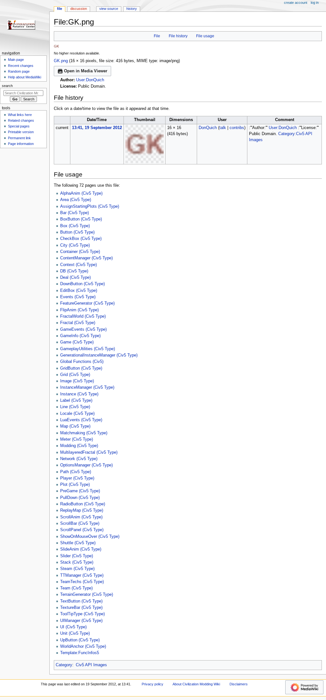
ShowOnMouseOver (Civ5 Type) (89, 536)
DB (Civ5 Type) (74, 271)
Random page (19, 71)
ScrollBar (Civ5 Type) (79, 523)
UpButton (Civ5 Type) (80, 640)
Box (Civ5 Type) (75, 226)
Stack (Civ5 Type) (76, 562)
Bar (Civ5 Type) (74, 213)
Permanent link (19, 138)
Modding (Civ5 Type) (79, 446)
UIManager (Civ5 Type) (81, 620)
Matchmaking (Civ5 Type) (83, 433)
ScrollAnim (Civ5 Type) (81, 517)
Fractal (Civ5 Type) (77, 323)
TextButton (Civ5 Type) (81, 601)
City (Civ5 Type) (75, 245)
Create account (295, 2)
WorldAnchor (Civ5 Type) (83, 646)
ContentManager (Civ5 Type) (86, 258)
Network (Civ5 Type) (78, 459)
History (131, 9)
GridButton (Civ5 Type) (81, 368)
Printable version (21, 132)
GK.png (61, 61)
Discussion (78, 9)
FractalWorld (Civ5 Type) (83, 316)
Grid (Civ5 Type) (75, 374)
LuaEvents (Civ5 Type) (81, 420)
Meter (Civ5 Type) (76, 439)
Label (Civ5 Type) (76, 400)
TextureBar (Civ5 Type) (81, 607)
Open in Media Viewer (85, 71)
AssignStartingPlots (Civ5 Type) (89, 206)
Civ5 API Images (91, 665)
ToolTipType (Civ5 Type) (82, 614)
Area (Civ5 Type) (75, 200)
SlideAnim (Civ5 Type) (80, 549)
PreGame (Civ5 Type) (80, 491)
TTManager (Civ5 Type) (81, 575)
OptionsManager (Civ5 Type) (86, 465)
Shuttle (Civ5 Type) (78, 543)
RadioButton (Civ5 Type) (82, 504)
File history (178, 36)
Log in (315, 2)
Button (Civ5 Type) (77, 232)
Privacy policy (152, 684)
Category (64, 665)
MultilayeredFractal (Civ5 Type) (88, 452)
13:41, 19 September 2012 (97, 128)
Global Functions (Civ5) (81, 361)
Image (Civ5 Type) (77, 381)
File (157, 36)
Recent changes (20, 66)
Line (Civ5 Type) (75, 407)
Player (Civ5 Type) (77, 478)
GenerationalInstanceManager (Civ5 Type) (99, 355)
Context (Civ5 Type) (78, 265)
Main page (16, 59)
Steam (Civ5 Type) (77, 568)
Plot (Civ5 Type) (75, 484)
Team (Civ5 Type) (76, 588)
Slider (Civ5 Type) (76, 556)
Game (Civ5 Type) (77, 342)
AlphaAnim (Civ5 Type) (81, 193)
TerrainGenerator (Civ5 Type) (86, 594)
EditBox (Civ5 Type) (78, 290)
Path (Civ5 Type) (75, 472)
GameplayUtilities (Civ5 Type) (87, 349)
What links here (20, 115)
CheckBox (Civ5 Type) (81, 238)
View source (108, 9)
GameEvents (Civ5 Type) (83, 329)
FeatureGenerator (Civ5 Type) (87, 303)
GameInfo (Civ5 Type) (80, 336)
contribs (237, 128)
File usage (205, 36)
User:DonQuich (90, 80)
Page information (21, 144)
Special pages (19, 126)
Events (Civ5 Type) (78, 297)
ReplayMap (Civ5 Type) (81, 510)
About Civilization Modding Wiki (196, 684)
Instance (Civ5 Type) (79, 394)
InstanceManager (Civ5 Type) (87, 387)
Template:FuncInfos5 (79, 653)
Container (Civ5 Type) (80, 251)
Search (7, 86)
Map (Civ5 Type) (75, 426)
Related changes (21, 120)
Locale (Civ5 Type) (77, 413)
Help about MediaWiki (24, 77)
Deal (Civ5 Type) (75, 277)
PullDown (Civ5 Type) (80, 497)
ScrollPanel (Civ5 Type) (81, 530)
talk (222, 128)
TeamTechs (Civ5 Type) (82, 582)
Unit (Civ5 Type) (75, 633)
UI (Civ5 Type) (73, 627)
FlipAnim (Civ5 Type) (79, 310)
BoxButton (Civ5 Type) (81, 219)
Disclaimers (239, 684)
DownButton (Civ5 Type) (82, 284)
